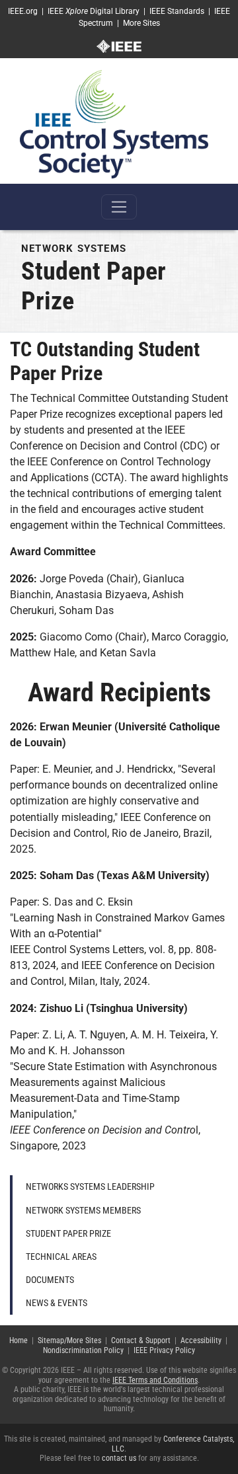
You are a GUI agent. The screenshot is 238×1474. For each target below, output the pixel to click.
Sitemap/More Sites (69, 1340)
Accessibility (200, 1340)
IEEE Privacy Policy (164, 1350)
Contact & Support (141, 1340)
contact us (119, 1458)
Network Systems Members (83, 1210)
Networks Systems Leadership (90, 1186)
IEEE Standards (176, 11)
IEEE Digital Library (93, 11)
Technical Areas (61, 1256)
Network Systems (73, 248)
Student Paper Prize (68, 1233)
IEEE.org (23, 11)
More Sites (141, 23)
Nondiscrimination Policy (83, 1350)
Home (18, 1340)
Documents (50, 1279)
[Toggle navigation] (119, 206)
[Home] (114, 124)
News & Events (56, 1303)
